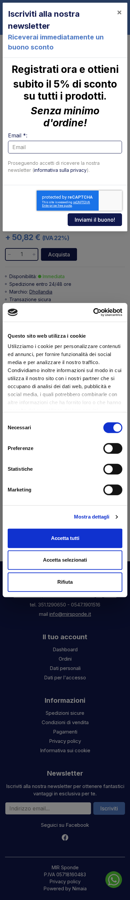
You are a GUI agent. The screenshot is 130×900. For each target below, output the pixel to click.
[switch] (112, 448)
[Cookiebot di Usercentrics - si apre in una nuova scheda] (93, 312)
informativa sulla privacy (60, 170)
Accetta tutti (65, 538)
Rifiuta (65, 582)
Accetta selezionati (65, 560)
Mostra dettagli (92, 517)
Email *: (17, 135)
